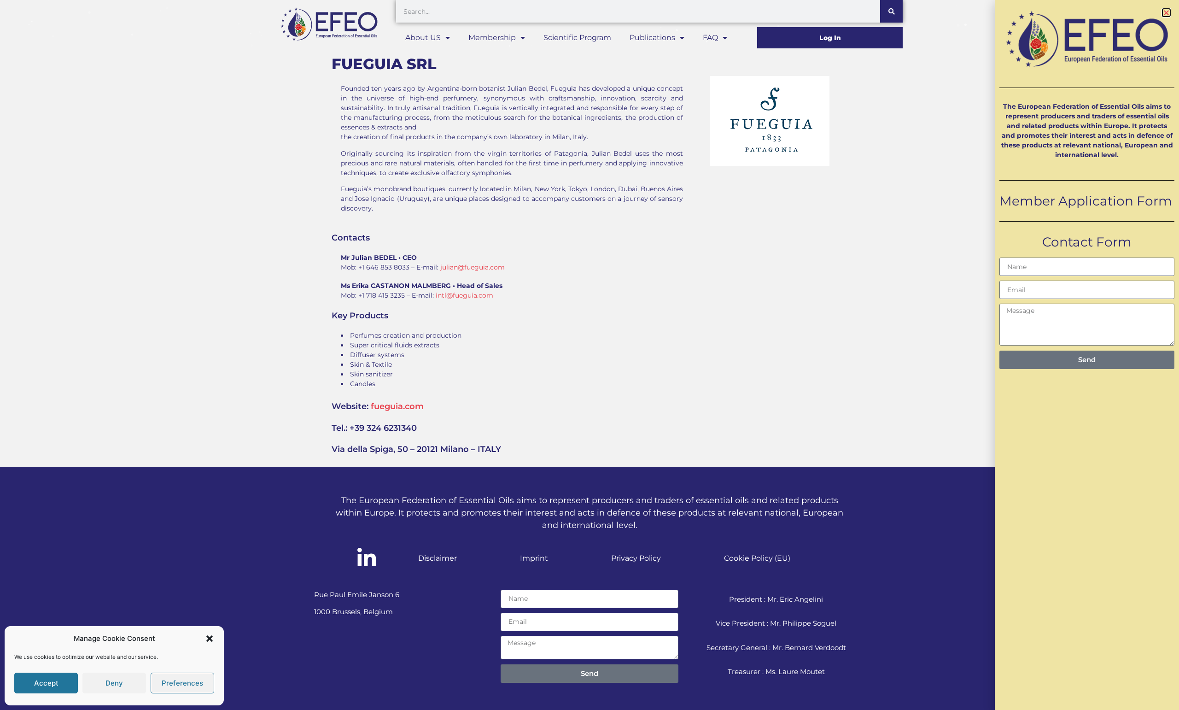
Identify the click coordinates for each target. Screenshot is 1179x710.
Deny (114, 683)
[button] (209, 638)
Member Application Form (1085, 201)
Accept (46, 683)
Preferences (182, 683)
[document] (589, 355)
